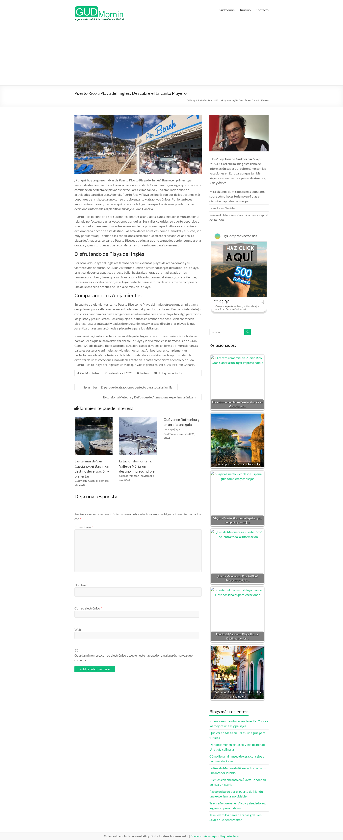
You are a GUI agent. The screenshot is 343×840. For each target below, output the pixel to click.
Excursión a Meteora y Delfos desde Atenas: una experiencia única (150, 397)
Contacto (262, 10)
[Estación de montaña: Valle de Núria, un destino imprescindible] (138, 419)
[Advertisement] (171, 55)
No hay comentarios (170, 373)
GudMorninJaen (90, 373)
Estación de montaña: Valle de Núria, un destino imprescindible (136, 466)
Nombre (81, 585)
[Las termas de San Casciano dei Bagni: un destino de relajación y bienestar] (94, 419)
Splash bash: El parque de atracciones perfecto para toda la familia (126, 387)
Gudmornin (227, 10)
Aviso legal (210, 836)
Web (77, 629)
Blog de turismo (229, 836)
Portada (202, 100)
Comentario (83, 527)
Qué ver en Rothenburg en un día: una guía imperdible (181, 424)
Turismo (245, 10)
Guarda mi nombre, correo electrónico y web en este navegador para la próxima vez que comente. (133, 657)
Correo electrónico (88, 608)
